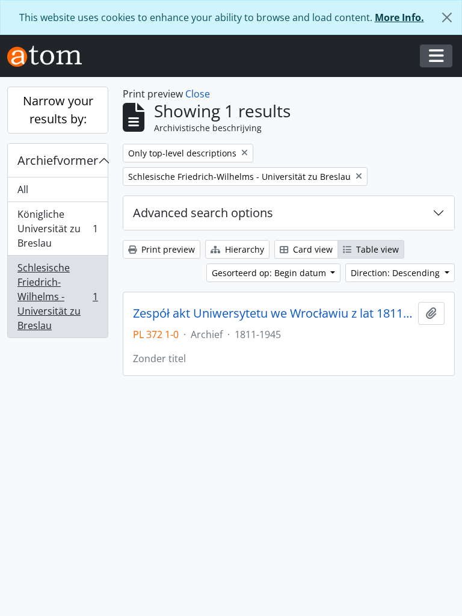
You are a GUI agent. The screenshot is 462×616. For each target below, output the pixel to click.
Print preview (167, 249)
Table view (376, 249)
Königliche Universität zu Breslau (57, 229)
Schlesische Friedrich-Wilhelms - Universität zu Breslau (57, 296)
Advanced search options (203, 213)
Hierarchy (243, 249)
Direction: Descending (396, 273)
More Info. (399, 17)
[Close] (447, 17)
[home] (49, 56)
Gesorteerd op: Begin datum (270, 273)
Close (197, 93)
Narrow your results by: (58, 110)
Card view (312, 249)
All (22, 189)
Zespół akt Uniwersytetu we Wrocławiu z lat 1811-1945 (273, 313)
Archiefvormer (57, 160)
